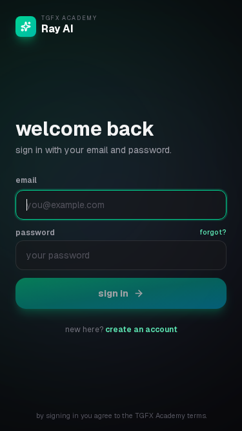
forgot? (213, 232)
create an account (141, 329)
